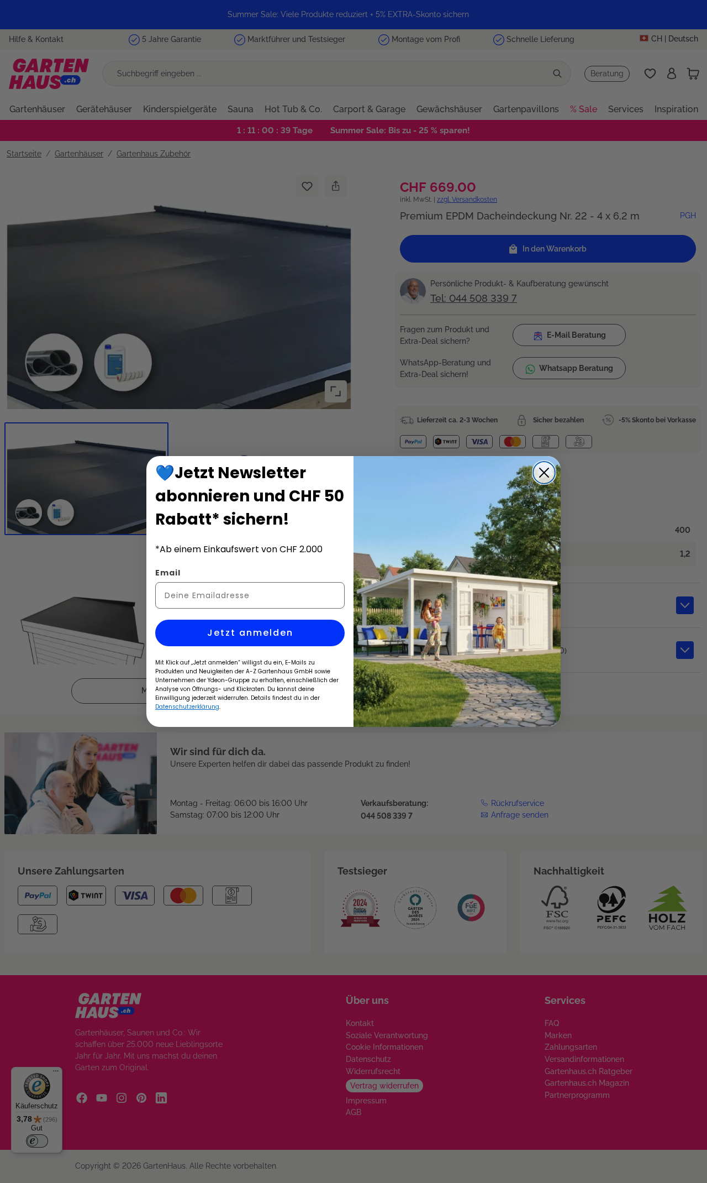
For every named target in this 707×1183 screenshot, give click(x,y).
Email (168, 572)
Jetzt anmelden (250, 632)
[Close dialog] (544, 473)
